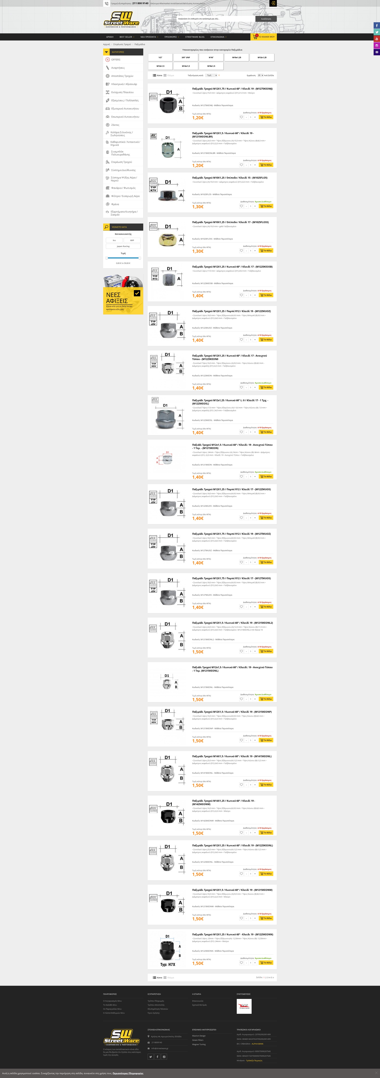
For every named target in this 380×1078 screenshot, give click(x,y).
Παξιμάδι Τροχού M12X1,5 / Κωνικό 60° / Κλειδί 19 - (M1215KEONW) (232, 890)
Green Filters (197, 1040)
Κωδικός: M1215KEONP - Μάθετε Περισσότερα (212, 728)
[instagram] (164, 1057)
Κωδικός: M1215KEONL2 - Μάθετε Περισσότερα (213, 639)
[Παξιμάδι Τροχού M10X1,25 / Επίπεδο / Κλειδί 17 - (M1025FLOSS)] (168, 218)
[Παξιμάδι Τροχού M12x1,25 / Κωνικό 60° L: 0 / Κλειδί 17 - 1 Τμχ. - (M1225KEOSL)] (168, 396)
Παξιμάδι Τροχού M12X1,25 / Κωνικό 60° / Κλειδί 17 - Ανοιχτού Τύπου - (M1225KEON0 (229, 357)
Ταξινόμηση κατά (195, 75)
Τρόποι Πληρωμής (156, 1001)
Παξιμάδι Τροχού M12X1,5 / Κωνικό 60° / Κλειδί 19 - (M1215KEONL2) (232, 622)
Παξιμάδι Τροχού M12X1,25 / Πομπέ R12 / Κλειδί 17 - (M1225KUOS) (231, 489)
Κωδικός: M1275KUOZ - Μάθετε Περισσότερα (212, 550)
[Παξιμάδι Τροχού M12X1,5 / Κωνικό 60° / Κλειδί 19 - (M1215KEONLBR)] (168, 129)
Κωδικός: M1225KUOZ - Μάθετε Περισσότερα (212, 327)
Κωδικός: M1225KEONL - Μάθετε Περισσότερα (212, 862)
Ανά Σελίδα (269, 75)
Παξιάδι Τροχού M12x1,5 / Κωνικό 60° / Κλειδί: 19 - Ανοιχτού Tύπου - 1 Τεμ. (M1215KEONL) (232, 669)
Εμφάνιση (251, 75)
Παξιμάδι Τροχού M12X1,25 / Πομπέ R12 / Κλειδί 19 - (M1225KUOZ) (231, 311)
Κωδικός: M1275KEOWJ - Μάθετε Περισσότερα (212, 105)
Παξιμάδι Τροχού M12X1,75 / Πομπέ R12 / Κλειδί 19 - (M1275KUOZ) (231, 533)
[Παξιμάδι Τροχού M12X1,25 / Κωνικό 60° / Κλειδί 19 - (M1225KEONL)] (168, 841)
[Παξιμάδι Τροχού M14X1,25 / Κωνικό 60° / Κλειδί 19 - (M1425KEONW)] (168, 797)
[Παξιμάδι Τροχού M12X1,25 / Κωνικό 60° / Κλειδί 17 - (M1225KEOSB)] (168, 263)
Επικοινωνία (197, 1001)
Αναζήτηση (266, 19)
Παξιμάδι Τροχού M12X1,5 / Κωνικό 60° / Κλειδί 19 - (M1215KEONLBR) (223, 135)
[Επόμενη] (273, 977)
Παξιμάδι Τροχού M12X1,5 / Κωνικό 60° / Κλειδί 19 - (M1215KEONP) (232, 711)
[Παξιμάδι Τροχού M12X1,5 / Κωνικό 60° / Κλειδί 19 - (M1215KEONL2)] (168, 619)
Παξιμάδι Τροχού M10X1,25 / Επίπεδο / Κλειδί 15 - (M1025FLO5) (229, 177)
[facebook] (157, 1057)
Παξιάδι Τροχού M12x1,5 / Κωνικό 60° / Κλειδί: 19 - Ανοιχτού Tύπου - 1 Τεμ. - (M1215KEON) (232, 446)
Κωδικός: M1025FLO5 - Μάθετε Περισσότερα (212, 194)
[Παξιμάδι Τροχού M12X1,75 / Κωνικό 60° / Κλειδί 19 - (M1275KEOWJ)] (168, 85)
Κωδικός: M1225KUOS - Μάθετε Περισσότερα (212, 506)
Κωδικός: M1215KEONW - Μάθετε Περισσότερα (213, 906)
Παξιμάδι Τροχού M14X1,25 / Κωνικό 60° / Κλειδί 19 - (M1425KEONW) (223, 802)
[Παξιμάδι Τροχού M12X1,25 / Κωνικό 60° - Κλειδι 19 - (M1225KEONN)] (168, 930)
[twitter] (151, 1057)
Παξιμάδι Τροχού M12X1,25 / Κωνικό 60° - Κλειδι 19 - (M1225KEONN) (232, 934)
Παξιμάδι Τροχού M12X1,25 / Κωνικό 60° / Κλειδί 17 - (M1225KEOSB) (232, 266)
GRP (132, 240)
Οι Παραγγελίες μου (112, 1009)
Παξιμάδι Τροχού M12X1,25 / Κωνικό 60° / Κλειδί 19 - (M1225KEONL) (232, 845)
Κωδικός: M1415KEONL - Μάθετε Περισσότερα (212, 773)
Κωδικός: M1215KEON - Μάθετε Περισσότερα (212, 464)
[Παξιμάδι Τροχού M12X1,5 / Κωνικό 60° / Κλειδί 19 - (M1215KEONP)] (168, 708)
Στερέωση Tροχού (122, 44)
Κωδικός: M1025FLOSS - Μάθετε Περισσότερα (212, 238)
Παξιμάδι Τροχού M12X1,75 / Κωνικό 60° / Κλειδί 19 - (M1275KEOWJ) (232, 88)
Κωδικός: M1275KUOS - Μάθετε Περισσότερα (212, 595)
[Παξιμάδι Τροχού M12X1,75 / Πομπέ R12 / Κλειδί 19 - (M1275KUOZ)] (168, 530)
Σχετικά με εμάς (199, 1005)
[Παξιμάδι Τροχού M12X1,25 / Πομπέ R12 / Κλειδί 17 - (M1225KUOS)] (168, 485)
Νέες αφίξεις (117, 298)
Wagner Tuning (199, 1044)
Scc (114, 240)
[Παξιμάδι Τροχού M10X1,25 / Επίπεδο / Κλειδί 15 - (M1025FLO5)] (168, 174)
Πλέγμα (170, 75)
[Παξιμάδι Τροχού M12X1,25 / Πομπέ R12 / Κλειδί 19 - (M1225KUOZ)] (168, 307)
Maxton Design (199, 1035)
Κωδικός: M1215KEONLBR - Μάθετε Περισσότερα (214, 153)
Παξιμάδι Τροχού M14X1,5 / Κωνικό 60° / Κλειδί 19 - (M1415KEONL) (231, 756)
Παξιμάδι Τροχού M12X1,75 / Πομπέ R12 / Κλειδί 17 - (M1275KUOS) (231, 578)
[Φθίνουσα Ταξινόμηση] (219, 75)
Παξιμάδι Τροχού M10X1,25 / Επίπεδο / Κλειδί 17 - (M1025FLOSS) (230, 222)
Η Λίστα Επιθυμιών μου (114, 1013)
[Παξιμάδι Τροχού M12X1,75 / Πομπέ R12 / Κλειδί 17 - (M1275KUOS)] (168, 574)
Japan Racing (123, 246)
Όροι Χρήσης (154, 1013)
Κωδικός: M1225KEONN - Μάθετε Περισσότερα (213, 951)
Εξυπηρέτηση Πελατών (158, 1009)
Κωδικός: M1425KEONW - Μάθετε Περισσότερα (213, 820)
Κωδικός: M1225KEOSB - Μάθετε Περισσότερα (212, 283)
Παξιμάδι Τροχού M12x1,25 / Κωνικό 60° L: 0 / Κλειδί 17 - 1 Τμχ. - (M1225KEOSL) (230, 402)
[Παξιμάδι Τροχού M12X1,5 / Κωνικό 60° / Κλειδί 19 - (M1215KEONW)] (168, 886)
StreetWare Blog (194, 36)
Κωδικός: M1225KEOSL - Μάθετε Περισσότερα (212, 420)
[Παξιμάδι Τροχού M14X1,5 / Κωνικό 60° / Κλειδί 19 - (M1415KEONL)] (168, 752)
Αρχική (106, 44)
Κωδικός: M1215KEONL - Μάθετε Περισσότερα (212, 687)
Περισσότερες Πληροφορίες (128, 1073)
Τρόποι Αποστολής (156, 1005)
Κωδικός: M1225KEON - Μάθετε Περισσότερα (212, 375)
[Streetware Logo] (121, 20)
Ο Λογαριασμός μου (112, 1001)
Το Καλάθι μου (110, 1005)
